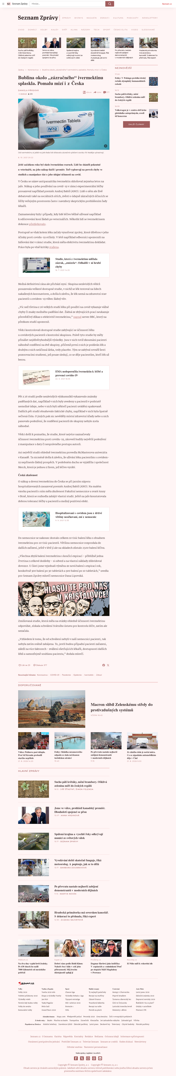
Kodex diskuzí (126, 1042)
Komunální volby (25, 1010)
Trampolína (74, 1020)
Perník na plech (95, 1010)
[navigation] (3, 4)
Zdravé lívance (95, 999)
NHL (67, 1010)
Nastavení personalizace (95, 1047)
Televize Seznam (91, 1042)
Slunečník (85, 1020)
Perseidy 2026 (89, 1016)
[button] (27, 43)
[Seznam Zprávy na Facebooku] (76, 1058)
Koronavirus (42, 675)
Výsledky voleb (24, 999)
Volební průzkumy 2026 (28, 995)
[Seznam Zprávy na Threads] (94, 1058)
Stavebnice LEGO (65, 1024)
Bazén (49, 1020)
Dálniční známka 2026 (145, 995)
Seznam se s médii (109, 1042)
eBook (89, 92)
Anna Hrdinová (70, 815)
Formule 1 (69, 1006)
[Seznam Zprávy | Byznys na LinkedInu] (100, 1058)
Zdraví (99, 675)
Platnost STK (141, 1010)
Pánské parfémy (142, 1024)
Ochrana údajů (112, 1036)
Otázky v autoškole (143, 1006)
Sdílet (99, 92)
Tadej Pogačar (47, 1003)
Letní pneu (94, 1024)
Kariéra (57, 1036)
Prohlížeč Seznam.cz (71, 1042)
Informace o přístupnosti (132, 1036)
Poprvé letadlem (119, 995)
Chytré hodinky (128, 1024)
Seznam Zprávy (69, 841)
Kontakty (78, 1036)
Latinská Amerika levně (122, 1006)
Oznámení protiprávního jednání (44, 1042)
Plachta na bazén (61, 1020)
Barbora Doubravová (73, 868)
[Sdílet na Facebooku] (103, 665)
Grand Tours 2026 (49, 1010)
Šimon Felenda (84, 789)
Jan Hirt (45, 999)
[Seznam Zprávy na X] (82, 1058)
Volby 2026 (22, 992)
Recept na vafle (95, 1006)
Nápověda (68, 1036)
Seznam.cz (167, 4)
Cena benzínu (102, 1016)
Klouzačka (94, 1020)
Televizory (116, 1024)
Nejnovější (123, 68)
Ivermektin (89, 675)
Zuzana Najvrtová (72, 920)
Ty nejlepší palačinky (97, 992)
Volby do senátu (24, 1006)
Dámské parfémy (81, 1024)
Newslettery (140, 1042)
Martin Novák (68, 894)
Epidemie (78, 675)
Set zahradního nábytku (110, 1020)
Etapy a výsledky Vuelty (51, 995)
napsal (77, 317)
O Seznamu (47, 1036)
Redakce (89, 1036)
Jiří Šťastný (67, 789)
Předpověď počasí (74, 1016)
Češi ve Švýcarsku (119, 1003)
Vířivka (136, 1020)
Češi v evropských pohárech (120, 1016)
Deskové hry (105, 1024)
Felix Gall (45, 1006)
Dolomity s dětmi (119, 1010)
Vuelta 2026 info (48, 992)
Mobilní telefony (50, 1024)
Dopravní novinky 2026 (145, 999)
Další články (136, 124)
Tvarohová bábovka (96, 1003)
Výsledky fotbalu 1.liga (74, 995)
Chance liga (70, 992)
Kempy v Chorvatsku (120, 992)
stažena (54, 247)
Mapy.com (61, 1016)
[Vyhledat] (109, 4)
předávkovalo (37, 224)
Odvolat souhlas (74, 1047)
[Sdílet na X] (108, 665)
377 (108, 92)
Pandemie (66, 675)
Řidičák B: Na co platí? (145, 1003)
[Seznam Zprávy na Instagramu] (88, 1058)
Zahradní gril (126, 1020)
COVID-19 (54, 675)
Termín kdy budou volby (28, 1003)
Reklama (99, 1036)
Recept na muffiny (96, 995)
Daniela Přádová (28, 90)
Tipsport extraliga (72, 999)
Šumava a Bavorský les (121, 999)
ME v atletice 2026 (72, 1003)
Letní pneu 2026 (142, 992)
